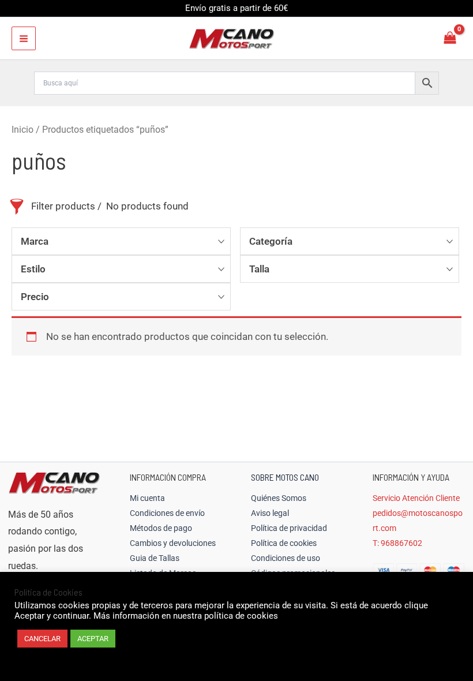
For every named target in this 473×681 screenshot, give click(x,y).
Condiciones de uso (285, 558)
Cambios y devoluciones (173, 543)
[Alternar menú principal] (24, 39)
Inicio (22, 129)
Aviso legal (270, 513)
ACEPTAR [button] (92, 638)
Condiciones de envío (167, 513)
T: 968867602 (397, 543)
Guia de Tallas (154, 558)
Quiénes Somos (278, 498)
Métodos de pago (161, 528)
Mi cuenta (147, 498)
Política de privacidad (289, 528)
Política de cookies (284, 543)
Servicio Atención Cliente (416, 498)
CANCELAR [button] (42, 638)
